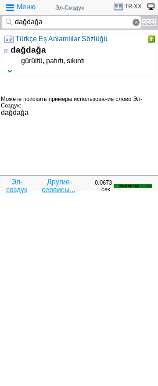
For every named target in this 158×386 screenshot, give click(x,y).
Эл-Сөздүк (69, 7)
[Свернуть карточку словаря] (150, 39)
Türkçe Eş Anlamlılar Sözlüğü (61, 39)
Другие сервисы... (58, 185)
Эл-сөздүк (16, 185)
